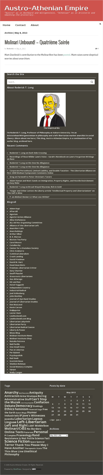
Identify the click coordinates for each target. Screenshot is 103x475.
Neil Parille (15, 344)
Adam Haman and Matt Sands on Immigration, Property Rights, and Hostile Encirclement (52, 180)
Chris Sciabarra (17, 251)
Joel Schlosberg (17, 293)
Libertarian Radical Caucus (22, 327)
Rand (36, 435)
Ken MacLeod (16, 304)
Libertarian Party (18, 324)
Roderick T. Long (17, 153)
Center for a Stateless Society (24, 248)
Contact (20, 25)
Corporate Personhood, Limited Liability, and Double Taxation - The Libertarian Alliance (51, 170)
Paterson (28, 432)
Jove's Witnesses (33, 415)
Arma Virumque (28, 396)
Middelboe (42, 425)
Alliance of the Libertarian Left (24, 225)
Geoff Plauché (16, 273)
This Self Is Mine (14, 193)
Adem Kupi (15, 208)
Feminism (21, 409)
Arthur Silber (16, 234)
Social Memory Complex (21, 366)
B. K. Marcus (15, 236)
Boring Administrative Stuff (25, 397)
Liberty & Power (17, 330)
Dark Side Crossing (38, 153)
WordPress (17, 469)
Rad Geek (14, 358)
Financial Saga (35, 409)
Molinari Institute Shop (21, 338)
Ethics (9, 409)
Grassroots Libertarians (21, 276)
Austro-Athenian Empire (46, 8)
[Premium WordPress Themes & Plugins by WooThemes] (36, 469)
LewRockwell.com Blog (20, 318)
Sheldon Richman (17, 364)
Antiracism (12, 396)
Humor (32, 412)
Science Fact (42, 438)
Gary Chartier (16, 270)
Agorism (14, 214)
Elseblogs (38, 406)
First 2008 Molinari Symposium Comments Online (30, 173)
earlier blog (12, 141)
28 (59, 414)
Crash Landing (16, 256)
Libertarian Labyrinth (20, 321)
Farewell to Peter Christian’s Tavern (35, 176)
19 (89, 407)
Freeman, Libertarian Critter (23, 267)
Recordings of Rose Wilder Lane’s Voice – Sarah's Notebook (38, 156)
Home (6, 25)
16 (71, 407)
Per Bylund (15, 352)
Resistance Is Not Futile (19, 438)
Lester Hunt (15, 313)
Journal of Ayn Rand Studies (23, 299)
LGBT (31, 425)
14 (59, 407)
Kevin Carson (16, 307)
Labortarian (23, 419)
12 (89, 404)
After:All (14, 211)
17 (77, 407)
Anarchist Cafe (17, 228)
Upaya (13, 369)
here (33, 138)
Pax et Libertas (17, 349)
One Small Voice (17, 347)
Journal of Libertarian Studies (24, 301)
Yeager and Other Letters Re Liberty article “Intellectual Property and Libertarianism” (51, 190)
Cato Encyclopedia (27, 403)
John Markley (16, 296)
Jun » (58, 420)
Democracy (24, 406)
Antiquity (36, 393)
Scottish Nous (16, 361)
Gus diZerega (16, 279)
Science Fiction (17, 441)
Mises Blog (15, 333)
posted (66, 55)
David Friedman (17, 259)
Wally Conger (16, 372)
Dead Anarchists (17, 265)
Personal (41, 432)
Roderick (10, 48)
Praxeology (24, 435)
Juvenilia (9, 418)
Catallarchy (15, 245)
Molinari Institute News (21, 335)
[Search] (92, 82)
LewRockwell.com (18, 316)
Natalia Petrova (17, 341)
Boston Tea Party (18, 239)
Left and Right (16, 425)
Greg (12, 176)
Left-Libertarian (31, 421)
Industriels (12, 415)
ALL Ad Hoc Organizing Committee (26, 222)
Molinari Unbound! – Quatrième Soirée (37, 42)
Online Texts (14, 432)
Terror (9, 445)
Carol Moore (15, 242)
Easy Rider (15, 183)
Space (33, 442)
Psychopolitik (16, 355)
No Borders (34, 428)
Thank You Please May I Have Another (26, 446)
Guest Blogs (21, 412)
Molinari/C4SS (15, 428)
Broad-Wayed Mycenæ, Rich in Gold (45, 187)
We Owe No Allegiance (38, 163)
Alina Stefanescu (17, 220)
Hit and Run (15, 282)
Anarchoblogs (16, 231)
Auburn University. (62, 132)
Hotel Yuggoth (17, 284)
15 (65, 407)
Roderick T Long (17, 163)
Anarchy (11, 392)
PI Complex (10, 435)
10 (77, 404)
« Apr (52, 420)
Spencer (40, 441)
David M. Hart (16, 262)
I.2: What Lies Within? (32, 197)
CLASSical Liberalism (19, 253)
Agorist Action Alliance (20, 217)
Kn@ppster (15, 310)
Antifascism (24, 393)
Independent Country (20, 287)
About (35, 25)
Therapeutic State (33, 448)
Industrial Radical (18, 290)
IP (20, 415)
